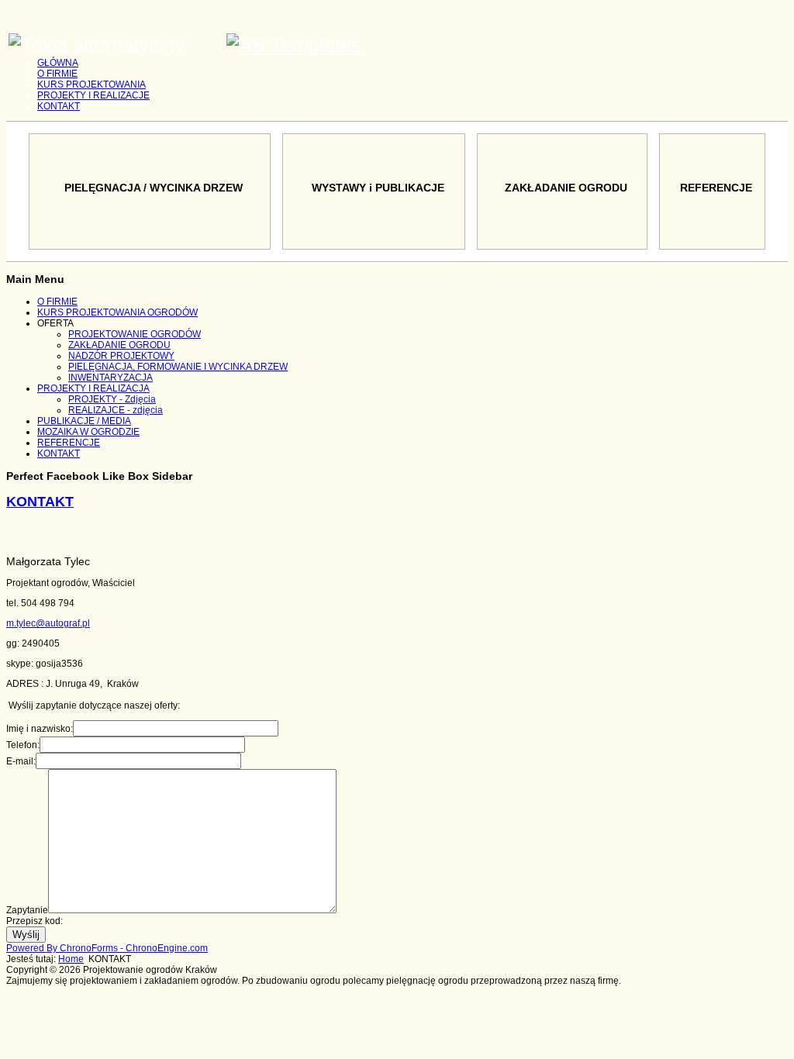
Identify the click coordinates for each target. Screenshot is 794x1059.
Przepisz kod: (34, 921)
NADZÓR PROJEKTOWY (121, 355)
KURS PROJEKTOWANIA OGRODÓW (117, 312)
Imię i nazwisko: (39, 728)
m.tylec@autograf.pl (48, 623)
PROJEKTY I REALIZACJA (93, 388)
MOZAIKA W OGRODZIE (88, 431)
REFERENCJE (68, 442)
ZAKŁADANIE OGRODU (119, 345)
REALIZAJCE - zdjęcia (115, 410)
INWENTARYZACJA (110, 377)
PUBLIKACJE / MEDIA (84, 421)
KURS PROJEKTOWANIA (91, 84)
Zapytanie (27, 910)
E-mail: (21, 761)
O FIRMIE (57, 73)
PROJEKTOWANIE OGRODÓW (134, 334)
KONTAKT (58, 106)
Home (71, 959)
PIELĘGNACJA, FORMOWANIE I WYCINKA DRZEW (178, 366)
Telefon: (23, 745)
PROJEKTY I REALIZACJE (93, 95)
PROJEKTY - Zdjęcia (112, 399)
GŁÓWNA (57, 62)
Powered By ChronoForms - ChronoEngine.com (107, 948)
